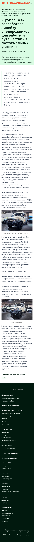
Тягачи (4, 421)
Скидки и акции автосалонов (11, 492)
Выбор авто (6, 473)
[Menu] (31, 3)
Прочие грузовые (7, 424)
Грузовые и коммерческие (12, 410)
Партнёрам (5, 518)
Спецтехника (7, 429)
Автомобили (20, 9)
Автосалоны (5, 500)
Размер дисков (6, 468)
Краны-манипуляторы (8, 440)
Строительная (6, 437)
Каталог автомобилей (10, 453)
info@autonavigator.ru (25, 532)
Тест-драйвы (6, 476)
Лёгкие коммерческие (8, 416)
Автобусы (5, 418)
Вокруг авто (6, 489)
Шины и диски (7, 463)
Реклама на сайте (7, 513)
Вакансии (5, 521)
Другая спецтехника (8, 448)
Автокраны (5, 432)
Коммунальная (6, 435)
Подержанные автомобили (10, 398)
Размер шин (5, 466)
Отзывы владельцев (9, 458)
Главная (4, 9)
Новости (11, 9)
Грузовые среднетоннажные (11, 413)
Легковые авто (7, 395)
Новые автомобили (8, 401)
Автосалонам (6, 516)
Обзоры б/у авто (7, 479)
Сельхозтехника (7, 445)
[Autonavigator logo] (16, 3)
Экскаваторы (6, 443)
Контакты (5, 510)
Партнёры (5, 503)
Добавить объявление (10, 405)
